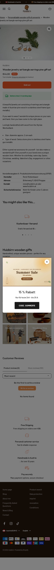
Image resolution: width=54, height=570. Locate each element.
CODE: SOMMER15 (27, 305)
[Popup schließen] (46, 261)
